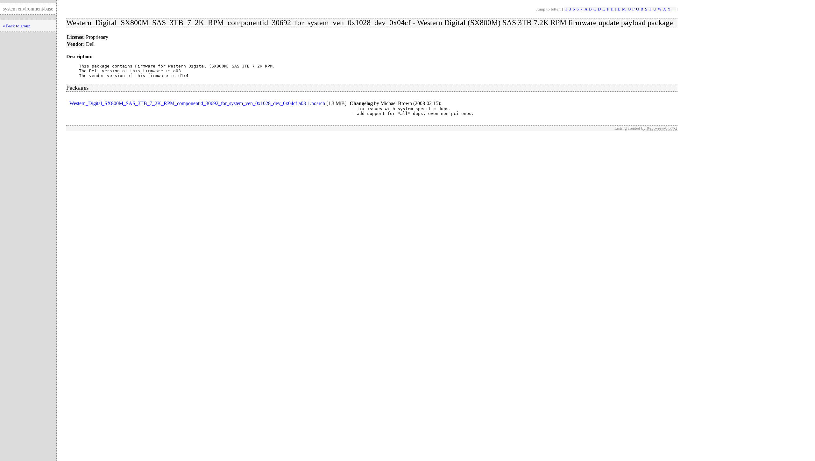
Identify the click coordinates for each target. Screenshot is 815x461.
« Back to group (17, 26)
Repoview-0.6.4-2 (662, 128)
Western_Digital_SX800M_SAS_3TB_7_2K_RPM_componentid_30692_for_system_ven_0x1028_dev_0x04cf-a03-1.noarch (197, 103)
